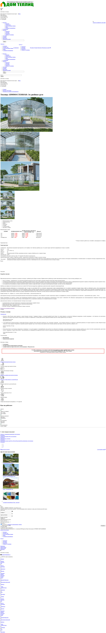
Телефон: (2, 512)
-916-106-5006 (102, 22)
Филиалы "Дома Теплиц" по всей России (9, 379)
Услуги (4, 30)
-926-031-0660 (96, 22)
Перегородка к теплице (5, 438)
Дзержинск (2, 568)
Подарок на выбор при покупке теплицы (9, 375)
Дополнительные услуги (5, 519)
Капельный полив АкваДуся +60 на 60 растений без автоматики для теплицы (16, 440)
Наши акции (3, 548)
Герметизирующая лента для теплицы (8, 436)
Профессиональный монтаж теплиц (8, 361)
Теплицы (7, 23)
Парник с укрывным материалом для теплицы (10, 434)
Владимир (2, 566)
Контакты (5, 38)
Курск (1, 577)
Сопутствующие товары (10, 25)
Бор (1, 563)
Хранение (7, 31)
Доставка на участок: (5, 522)
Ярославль (2, 594)
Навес (6, 27)
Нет (20, 13)
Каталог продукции (4, 530)
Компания (2, 546)
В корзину (2, 435)
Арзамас (2, 559)
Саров (1, 586)
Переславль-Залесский (5, 582)
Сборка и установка (9, 34)
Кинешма (2, 573)
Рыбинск (2, 584)
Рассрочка (7, 33)
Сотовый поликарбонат (10, 28)
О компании (5, 29)
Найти (4, 41)
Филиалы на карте (7, 39)
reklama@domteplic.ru (5, 554)
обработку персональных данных (15, 524)
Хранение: (2, 523)
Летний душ (8, 24)
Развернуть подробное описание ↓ (7, 308)
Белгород (2, 562)
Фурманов (2, 589)
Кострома (2, 575)
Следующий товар (101, 449)
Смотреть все (3, 314)
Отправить (103, 525)
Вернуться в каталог (5, 449)
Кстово (1, 576)
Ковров (2, 574)
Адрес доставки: (3, 514)
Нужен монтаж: (3, 520)
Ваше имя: (2, 510)
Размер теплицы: (4, 517)
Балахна (2, 561)
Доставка (7, 32)
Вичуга (2, 565)
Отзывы (4, 36)
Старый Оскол (3, 587)
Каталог (5, 22)
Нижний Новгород (4, 580)
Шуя (1, 592)
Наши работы (3, 547)
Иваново (2, 571)
